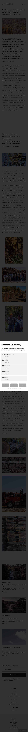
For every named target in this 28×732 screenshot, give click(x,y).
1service (6, 362)
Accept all (22, 385)
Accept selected (14, 385)
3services (6, 368)
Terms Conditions (18, 388)
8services (6, 356)
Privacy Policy (9, 388)
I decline (5, 385)
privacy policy (22, 350)
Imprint (13, 388)
